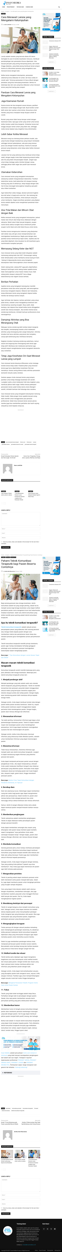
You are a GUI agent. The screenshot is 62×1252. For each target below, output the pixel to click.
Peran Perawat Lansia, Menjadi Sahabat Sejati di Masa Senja (34, 495)
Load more (51, 62)
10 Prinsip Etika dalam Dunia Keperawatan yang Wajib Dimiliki (54, 86)
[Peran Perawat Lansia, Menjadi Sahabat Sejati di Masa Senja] (34, 488)
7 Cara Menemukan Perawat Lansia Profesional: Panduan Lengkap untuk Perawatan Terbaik (20, 496)
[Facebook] (43, 1228)
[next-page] (5, 503)
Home (2, 11)
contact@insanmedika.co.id (29, 1244)
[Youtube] (54, 1228)
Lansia (34, 442)
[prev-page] (2, 503)
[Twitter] (51, 1228)
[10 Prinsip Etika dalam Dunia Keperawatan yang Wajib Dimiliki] (45, 86)
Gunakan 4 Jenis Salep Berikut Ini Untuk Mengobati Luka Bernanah (55, 74)
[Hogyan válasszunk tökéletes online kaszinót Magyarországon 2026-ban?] (45, 48)
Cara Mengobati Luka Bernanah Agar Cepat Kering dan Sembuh (54, 80)
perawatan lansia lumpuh (30, 444)
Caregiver (7, 11)
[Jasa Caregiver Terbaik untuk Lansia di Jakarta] (7, 488)
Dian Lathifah (8, 24)
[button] (59, 7)
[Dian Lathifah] (2, 24)
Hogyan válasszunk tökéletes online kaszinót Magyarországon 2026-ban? (54, 48)
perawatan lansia (6, 444)
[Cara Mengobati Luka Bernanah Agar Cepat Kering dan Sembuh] (45, 80)
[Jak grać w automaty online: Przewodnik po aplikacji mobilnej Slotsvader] (45, 55)
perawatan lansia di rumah (17, 444)
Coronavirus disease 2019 (55, 40)
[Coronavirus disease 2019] (45, 42)
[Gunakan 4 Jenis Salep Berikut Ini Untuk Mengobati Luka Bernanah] (45, 74)
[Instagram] (47, 1228)
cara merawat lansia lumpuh (12, 442)
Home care (22, 442)
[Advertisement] (20, 424)
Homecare (29, 442)
